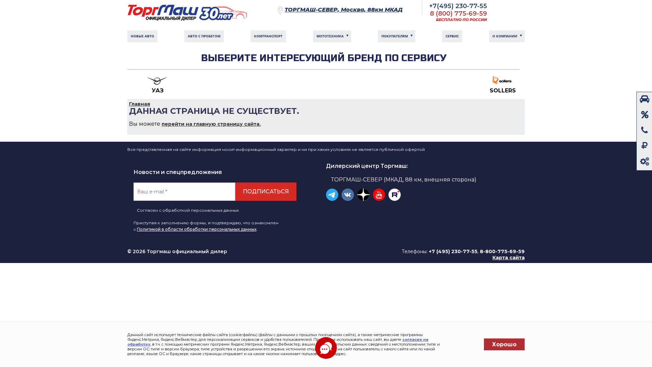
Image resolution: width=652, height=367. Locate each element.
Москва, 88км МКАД (344, 9)
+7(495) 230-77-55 (458, 6)
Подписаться (266, 191)
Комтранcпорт (268, 36)
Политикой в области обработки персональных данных (196, 229)
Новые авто (142, 36)
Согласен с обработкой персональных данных (188, 210)
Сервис (452, 36)
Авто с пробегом (204, 36)
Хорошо (504, 344)
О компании (504, 36)
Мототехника (330, 36)
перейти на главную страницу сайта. (211, 124)
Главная (139, 104)
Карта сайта (508, 258)
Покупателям (394, 36)
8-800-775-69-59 (502, 251)
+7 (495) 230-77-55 (453, 251)
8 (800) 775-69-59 (458, 13)
